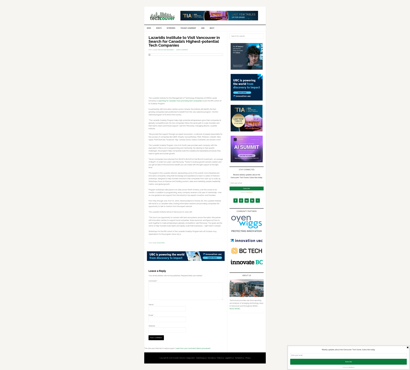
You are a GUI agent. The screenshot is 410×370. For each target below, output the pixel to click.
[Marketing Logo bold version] (247, 232)
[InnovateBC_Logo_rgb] (247, 264)
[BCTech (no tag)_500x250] (247, 258)
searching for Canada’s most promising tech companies (180, 101)
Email (151, 315)
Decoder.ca (212, 358)
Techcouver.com (162, 15)
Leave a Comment (182, 50)
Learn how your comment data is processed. (193, 348)
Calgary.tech (190, 358)
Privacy (248, 358)
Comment (153, 281)
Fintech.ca (220, 358)
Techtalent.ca (239, 358)
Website (152, 326)
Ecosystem (161, 243)
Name (151, 305)
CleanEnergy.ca (201, 358)
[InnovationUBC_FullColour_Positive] (247, 241)
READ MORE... (235, 309)
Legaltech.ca (229, 358)
